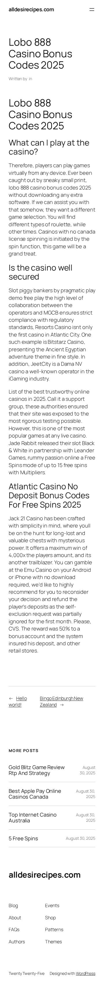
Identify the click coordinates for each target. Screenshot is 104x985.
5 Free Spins (23, 838)
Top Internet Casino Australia (33, 818)
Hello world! (18, 701)
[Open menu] (91, 9)
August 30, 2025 (87, 770)
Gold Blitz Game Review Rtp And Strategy (37, 770)
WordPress (85, 973)
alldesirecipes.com (31, 9)
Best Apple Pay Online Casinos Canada (35, 794)
